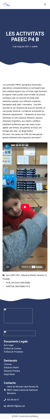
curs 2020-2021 (13, 275)
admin (35, 46)
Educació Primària (12, 371)
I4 (45, 275)
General (40, 275)
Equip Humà (9, 374)
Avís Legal (8, 345)
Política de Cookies (12, 348)
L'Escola (7, 364)
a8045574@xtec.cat (16, 406)
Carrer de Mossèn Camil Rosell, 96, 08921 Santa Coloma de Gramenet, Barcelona (22, 389)
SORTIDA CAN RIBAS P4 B (18, 286)
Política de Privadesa (13, 352)
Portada (6, 279)
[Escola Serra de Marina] (6, 4)
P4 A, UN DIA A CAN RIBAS (18, 282)
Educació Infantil (28, 275)
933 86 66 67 (13, 399)
